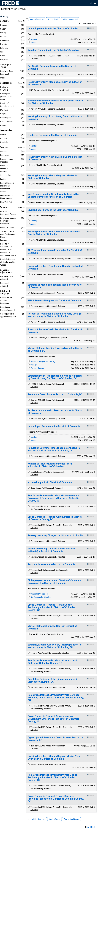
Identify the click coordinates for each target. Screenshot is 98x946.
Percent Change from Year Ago (43, 361)
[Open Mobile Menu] (95, 3)
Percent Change (37, 368)
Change (33, 365)
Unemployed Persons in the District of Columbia (54, 426)
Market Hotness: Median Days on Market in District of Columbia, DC (55, 349)
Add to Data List (37, 19)
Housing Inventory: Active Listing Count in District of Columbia (55, 158)
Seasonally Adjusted (39, 594)
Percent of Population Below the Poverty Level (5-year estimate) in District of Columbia (55, 315)
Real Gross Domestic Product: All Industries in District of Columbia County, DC (53, 662)
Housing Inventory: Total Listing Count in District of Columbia (55, 117)
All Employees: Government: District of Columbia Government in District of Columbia (54, 581)
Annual (33, 42)
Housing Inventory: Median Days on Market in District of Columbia (52, 177)
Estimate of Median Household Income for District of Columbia (55, 286)
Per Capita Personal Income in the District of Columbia (52, 67)
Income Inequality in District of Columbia (50, 482)
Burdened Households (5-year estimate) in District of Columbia (55, 412)
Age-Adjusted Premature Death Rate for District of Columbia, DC (55, 739)
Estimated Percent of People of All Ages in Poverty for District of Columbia (55, 102)
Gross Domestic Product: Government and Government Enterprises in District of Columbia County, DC (53, 719)
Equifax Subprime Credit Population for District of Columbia (55, 331)
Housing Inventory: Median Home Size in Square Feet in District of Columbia (54, 233)
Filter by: (4, 16)
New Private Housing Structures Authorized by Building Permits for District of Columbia (53, 195)
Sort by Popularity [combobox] (86, 23)
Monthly (33, 39)
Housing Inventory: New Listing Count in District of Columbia (55, 267)
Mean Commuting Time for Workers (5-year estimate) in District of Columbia (51, 550)
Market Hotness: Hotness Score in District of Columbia (52, 627)
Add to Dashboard (70, 19)
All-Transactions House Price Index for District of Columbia (55, 251)
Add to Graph (53, 19)
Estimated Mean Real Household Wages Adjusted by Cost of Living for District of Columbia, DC (55, 377)
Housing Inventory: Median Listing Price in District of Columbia (55, 83)
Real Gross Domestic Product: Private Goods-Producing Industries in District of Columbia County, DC (53, 777)
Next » (94, 827)
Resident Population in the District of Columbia (53, 50)
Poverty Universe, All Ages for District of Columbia (55, 535)
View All (21, 21)
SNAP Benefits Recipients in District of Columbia (54, 300)
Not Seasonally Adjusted (40, 597)
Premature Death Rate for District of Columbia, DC (55, 394)
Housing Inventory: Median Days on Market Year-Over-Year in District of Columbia (54, 757)
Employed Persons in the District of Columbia (52, 135)
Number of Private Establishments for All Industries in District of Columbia (50, 465)
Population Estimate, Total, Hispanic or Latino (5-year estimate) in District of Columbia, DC (54, 449)
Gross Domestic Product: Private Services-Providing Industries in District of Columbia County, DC (56, 799)
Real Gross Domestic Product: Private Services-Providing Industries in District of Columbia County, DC (56, 698)
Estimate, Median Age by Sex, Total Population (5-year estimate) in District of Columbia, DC (55, 646)
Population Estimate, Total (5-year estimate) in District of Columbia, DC (53, 680)
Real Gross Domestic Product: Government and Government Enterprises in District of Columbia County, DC (53, 498)
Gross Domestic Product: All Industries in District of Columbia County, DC (55, 518)
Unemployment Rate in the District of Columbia (53, 28)
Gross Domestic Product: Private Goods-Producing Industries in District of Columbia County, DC (52, 607)
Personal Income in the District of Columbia (51, 564)
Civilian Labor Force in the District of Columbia (53, 210)
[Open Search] (91, 3)
